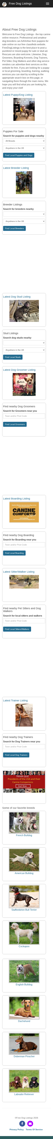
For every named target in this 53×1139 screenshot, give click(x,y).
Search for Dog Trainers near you (21, 741)
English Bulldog (24, 984)
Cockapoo (24, 946)
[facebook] (22, 1124)
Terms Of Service (34, 1129)
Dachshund (24, 1021)
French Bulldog (24, 835)
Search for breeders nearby (18, 209)
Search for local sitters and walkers (22, 615)
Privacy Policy (17, 1129)
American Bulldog (24, 873)
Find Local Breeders (14, 228)
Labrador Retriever (24, 1094)
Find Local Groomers (15, 424)
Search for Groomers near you (20, 411)
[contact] (30, 1124)
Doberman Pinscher (24, 1056)
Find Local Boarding (14, 553)
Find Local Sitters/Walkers (17, 629)
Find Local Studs (13, 357)
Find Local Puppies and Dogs (18, 155)
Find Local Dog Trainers (16, 755)
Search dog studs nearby (17, 338)
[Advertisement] (26, 16)
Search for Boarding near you (19, 539)
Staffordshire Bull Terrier (24, 910)
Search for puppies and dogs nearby (23, 136)
